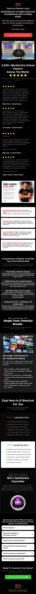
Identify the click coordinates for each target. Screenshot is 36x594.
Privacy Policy (12, 591)
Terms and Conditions (22, 591)
